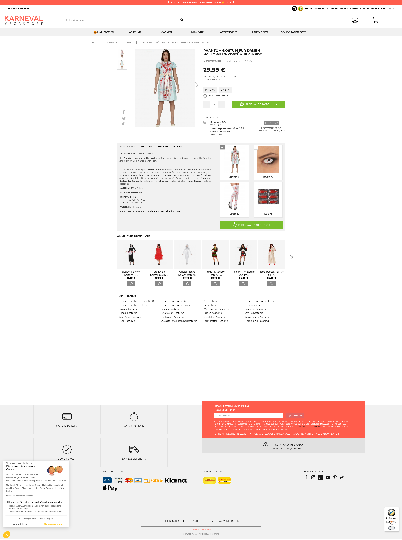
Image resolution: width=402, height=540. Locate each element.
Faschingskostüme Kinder (175, 305)
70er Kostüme (127, 321)
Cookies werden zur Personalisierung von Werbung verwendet (35, 511)
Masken (166, 32)
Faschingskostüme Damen (134, 305)
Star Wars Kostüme (130, 317)
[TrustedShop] (297, 8)
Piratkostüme (253, 305)
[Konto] (354, 20)
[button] (6, 534)
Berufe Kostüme (128, 309)
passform (147, 146)
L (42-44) (225, 89)
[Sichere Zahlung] (67, 416)
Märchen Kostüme (255, 309)
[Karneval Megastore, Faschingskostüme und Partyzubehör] (32, 20)
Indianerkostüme (170, 309)
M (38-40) (210, 89)
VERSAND (163, 146)
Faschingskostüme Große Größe (137, 301)
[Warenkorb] (384, 20)
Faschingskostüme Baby (175, 301)
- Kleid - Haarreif (227, 61)
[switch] (391, 528)
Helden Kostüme (212, 312)
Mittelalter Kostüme (214, 317)
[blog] (343, 478)
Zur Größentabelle (218, 96)
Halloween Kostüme (172, 317)
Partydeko (260, 32)
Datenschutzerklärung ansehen (19, 496)
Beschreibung (127, 146)
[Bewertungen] (67, 449)
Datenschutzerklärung (307, 426)
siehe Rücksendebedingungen (165, 211)
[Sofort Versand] (134, 416)
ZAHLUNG (178, 146)
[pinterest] (336, 478)
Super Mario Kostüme (257, 317)
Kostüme (134, 32)
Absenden (297, 415)
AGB (195, 521)
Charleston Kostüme (172, 312)
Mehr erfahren (19, 524)
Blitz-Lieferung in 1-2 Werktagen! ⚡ (201, 2)
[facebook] (307, 478)
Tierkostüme (210, 305)
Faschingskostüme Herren (259, 301)
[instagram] (314, 478)
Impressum (172, 521)
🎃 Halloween (103, 32)
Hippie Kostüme (128, 312)
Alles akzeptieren (52, 524)
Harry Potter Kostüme (215, 321)
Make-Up (197, 32)
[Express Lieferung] (134, 449)
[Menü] (397, 509)
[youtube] (329, 478)
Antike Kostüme (254, 312)
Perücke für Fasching (257, 321)
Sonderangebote (293, 32)
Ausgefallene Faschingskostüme (179, 321)
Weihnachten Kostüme (216, 309)
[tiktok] (322, 478)
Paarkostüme (210, 301)
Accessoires (228, 32)
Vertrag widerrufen (225, 521)
